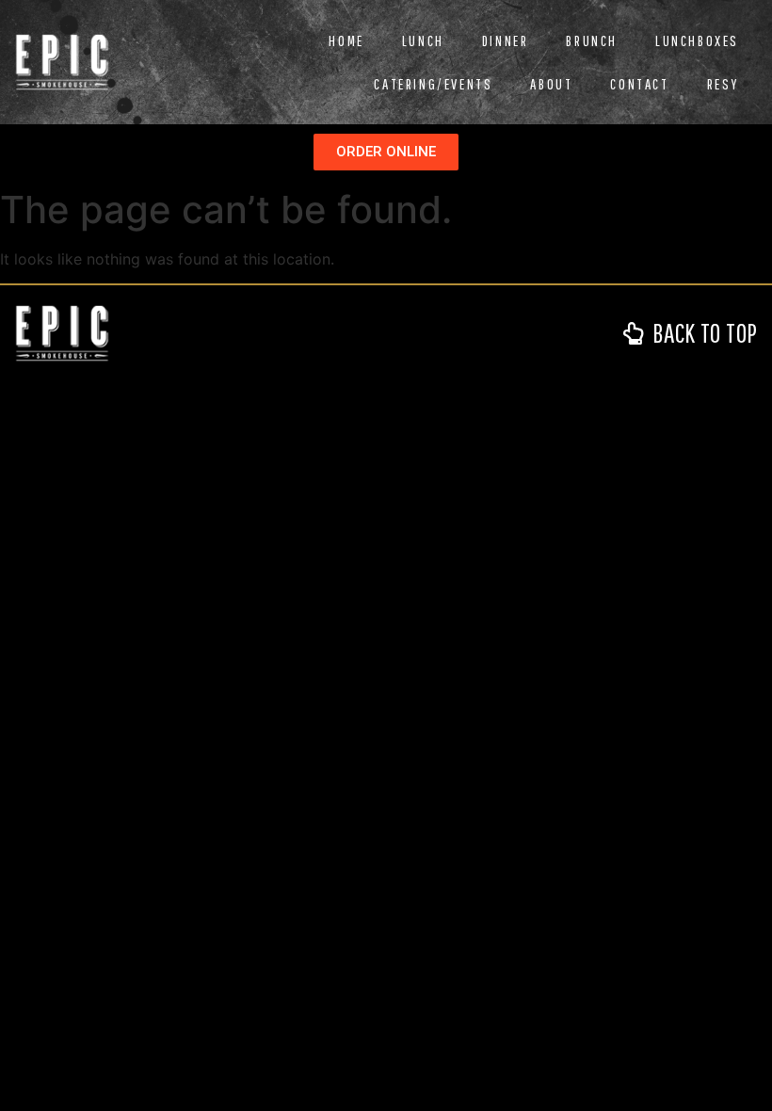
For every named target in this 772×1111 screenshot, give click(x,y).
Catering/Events (433, 83)
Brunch (592, 40)
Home (346, 40)
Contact (639, 83)
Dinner (505, 40)
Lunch (423, 40)
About (551, 83)
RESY (723, 83)
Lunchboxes (697, 40)
